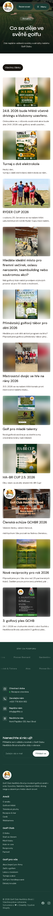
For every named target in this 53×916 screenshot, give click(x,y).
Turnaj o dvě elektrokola (21, 164)
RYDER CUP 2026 (16, 212)
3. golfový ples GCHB (18, 621)
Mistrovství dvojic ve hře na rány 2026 (23, 378)
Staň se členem (10, 837)
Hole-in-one (8, 844)
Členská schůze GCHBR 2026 (25, 522)
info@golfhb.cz (16, 711)
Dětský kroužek (9, 883)
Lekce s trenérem (10, 872)
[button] (26, 796)
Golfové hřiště (9, 805)
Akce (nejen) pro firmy (13, 864)
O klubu (6, 833)
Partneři (6, 852)
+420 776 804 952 (18, 701)
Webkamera (8, 820)
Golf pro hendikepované (13, 879)
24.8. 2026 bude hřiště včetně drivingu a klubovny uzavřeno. (25, 113)
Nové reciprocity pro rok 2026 (26, 573)
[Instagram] (49, 904)
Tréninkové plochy (11, 809)
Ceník (5, 816)
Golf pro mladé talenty (20, 429)
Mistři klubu (8, 840)
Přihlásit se (41, 753)
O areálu (6, 801)
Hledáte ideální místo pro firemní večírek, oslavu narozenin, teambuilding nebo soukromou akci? (25, 267)
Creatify (22, 905)
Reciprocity (8, 848)
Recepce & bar (9, 813)
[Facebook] (43, 904)
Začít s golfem (9, 868)
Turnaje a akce (9, 876)
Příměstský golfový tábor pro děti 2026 (25, 325)
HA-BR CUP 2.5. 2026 (19, 477)
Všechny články (13, 67)
